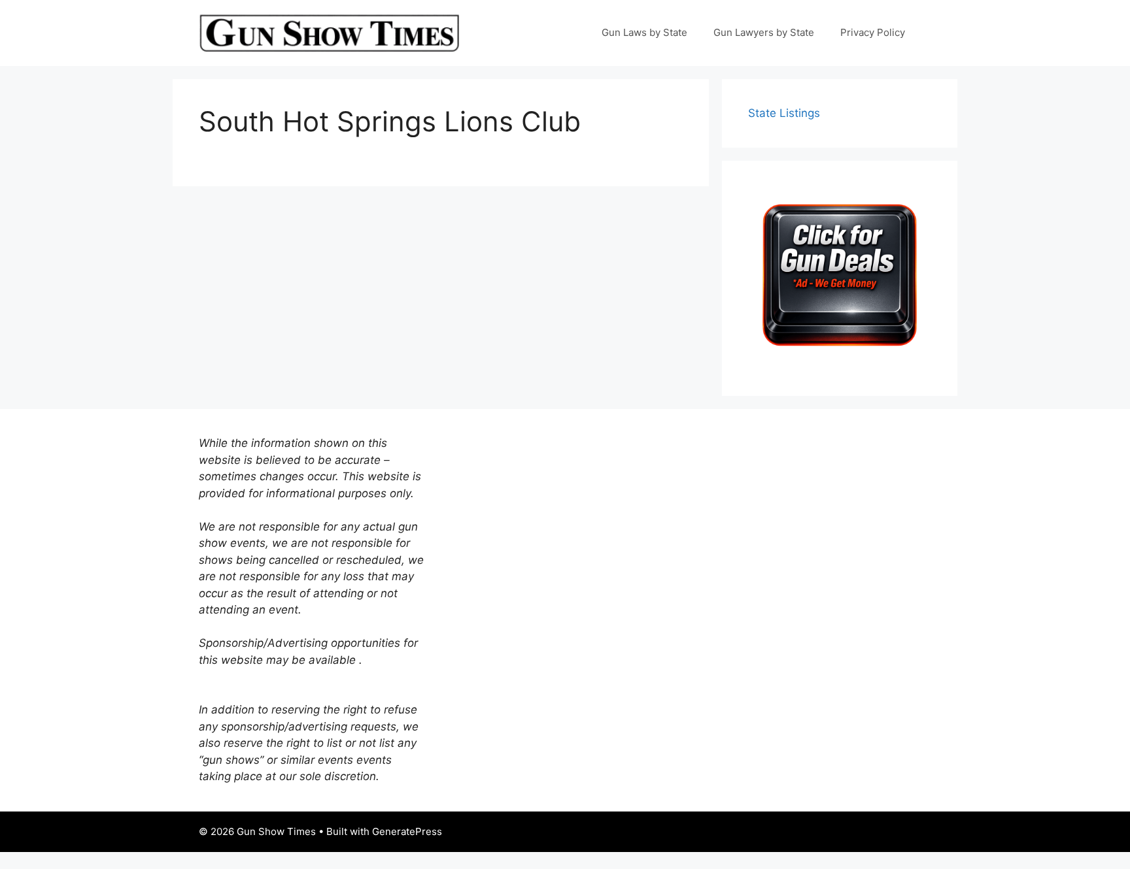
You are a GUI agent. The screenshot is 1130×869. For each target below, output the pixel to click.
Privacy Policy (872, 32)
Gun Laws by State (644, 32)
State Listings (784, 113)
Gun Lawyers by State (763, 32)
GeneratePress (407, 831)
